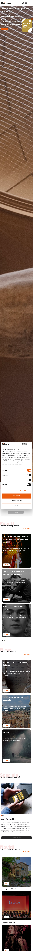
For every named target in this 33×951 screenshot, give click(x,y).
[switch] (29, 475)
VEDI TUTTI (26, 528)
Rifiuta (16, 506)
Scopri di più (17, 838)
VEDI (6, 883)
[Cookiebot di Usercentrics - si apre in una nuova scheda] (20, 444)
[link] (16, 539)
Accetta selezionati (17, 501)
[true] (30, 3)
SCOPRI (4, 29)
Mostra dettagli (24, 491)
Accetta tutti (16, 496)
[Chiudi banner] (30, 443)
